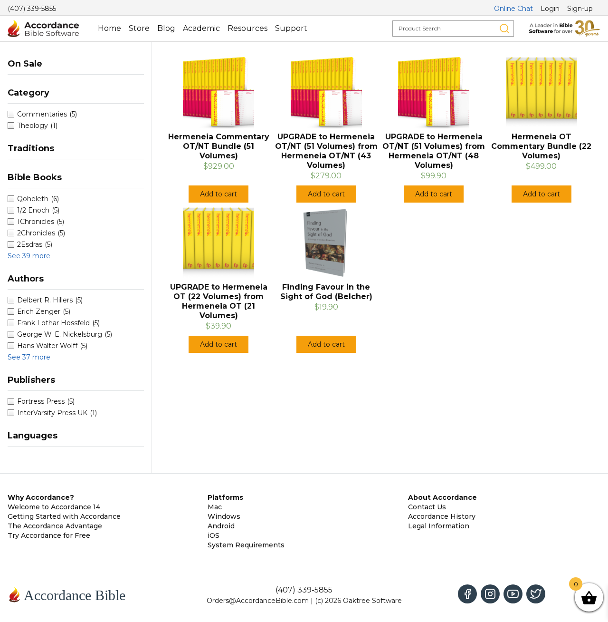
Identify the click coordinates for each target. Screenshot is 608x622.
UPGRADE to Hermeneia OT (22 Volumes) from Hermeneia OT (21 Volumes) (218, 301)
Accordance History (441, 516)
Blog (166, 28)
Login (550, 8)
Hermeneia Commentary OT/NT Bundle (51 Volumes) (218, 146)
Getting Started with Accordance (64, 516)
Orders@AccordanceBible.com (258, 600)
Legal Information (438, 526)
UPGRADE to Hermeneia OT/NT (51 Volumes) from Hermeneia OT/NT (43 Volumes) (326, 151)
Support (291, 28)
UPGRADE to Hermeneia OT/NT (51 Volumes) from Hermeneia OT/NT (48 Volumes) (433, 151)
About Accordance (442, 497)
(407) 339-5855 (32, 8)
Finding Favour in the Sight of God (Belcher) (326, 291)
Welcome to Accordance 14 (54, 507)
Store (139, 28)
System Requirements (246, 545)
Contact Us (427, 507)
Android (221, 526)
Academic (201, 28)
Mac (215, 507)
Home (109, 28)
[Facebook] (467, 593)
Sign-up (580, 8)
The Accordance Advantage (55, 526)
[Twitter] (535, 593)
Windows (224, 516)
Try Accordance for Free (49, 535)
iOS (213, 535)
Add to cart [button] (218, 194)
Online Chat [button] (513, 8)
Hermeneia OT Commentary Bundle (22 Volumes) (541, 146)
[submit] (504, 28)
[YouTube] (513, 593)
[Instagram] (490, 593)
